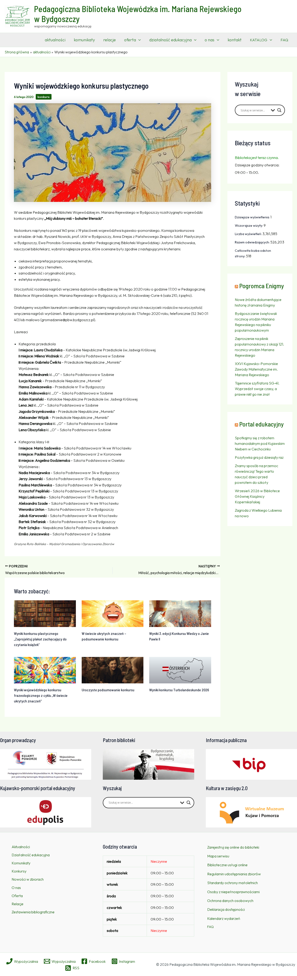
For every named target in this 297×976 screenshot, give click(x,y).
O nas (16, 887)
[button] (138, 40)
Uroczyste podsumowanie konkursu (108, 690)
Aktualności (21, 846)
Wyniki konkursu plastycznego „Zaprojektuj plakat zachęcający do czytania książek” (40, 639)
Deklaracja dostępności (226, 909)
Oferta (17, 895)
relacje (109, 39)
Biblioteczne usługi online (227, 865)
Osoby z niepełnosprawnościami (233, 891)
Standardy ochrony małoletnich (232, 882)
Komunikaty (21, 863)
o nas (209, 39)
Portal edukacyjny (261, 424)
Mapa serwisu (218, 856)
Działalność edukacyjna (31, 855)
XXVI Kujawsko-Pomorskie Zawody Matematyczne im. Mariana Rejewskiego (256, 369)
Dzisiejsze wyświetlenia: (252, 217)
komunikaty (84, 39)
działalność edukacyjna (170, 39)
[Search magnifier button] (279, 110)
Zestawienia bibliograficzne (33, 912)
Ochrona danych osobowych (230, 900)
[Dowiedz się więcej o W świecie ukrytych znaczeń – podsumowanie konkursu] (113, 613)
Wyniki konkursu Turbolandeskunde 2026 (179, 690)
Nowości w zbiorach (28, 879)
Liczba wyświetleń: (248, 234)
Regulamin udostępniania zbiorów (234, 874)
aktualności (55, 39)
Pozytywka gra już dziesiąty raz (259, 457)
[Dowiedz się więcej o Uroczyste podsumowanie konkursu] (113, 669)
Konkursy (19, 871)
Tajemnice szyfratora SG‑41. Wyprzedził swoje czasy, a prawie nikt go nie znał (257, 389)
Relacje (17, 904)
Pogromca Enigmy (261, 285)
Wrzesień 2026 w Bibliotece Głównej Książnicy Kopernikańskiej (257, 496)
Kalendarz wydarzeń (223, 918)
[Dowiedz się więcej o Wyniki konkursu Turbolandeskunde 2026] (180, 669)
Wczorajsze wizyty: (249, 225)
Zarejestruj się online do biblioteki (233, 847)
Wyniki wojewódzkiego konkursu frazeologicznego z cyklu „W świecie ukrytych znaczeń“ (41, 695)
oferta (130, 39)
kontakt (235, 39)
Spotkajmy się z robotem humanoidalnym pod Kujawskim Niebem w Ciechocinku (260, 443)
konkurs (44, 97)
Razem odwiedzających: (252, 242)
